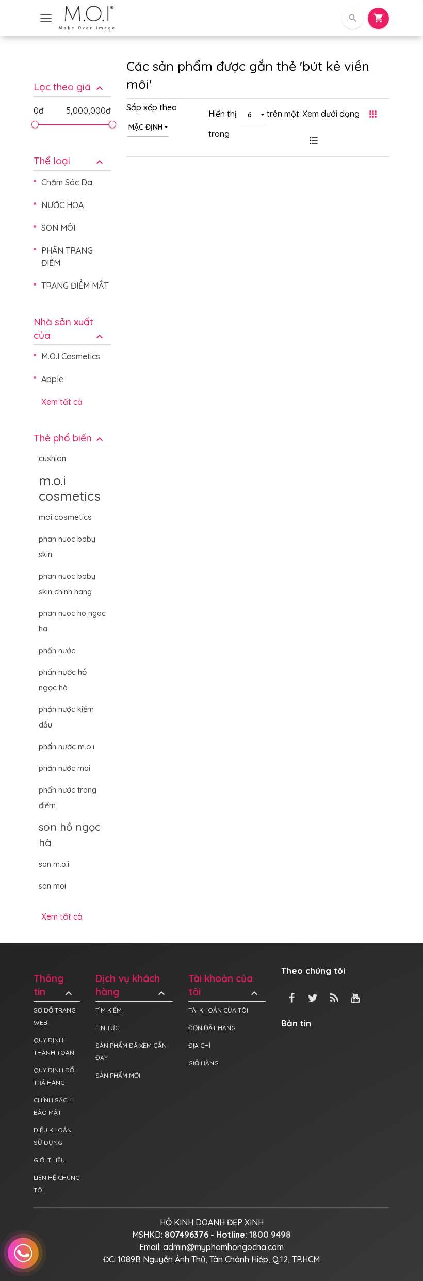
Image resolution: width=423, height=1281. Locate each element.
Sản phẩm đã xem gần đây (131, 1051)
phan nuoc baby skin (67, 546)
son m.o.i (54, 864)
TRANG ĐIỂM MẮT (74, 285)
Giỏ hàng (203, 1063)
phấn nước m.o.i (66, 746)
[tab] (72, 79)
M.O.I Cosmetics (70, 356)
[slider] (35, 124)
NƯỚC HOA (62, 205)
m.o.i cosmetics (70, 487)
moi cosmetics (65, 517)
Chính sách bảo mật (53, 1106)
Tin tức (107, 1028)
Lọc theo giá (70, 87)
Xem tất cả (62, 402)
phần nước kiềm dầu (66, 717)
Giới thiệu (49, 1160)
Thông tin (54, 985)
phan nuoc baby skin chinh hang (67, 584)
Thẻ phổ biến (70, 438)
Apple (52, 379)
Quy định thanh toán (54, 1046)
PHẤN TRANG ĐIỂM (67, 256)
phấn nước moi (64, 768)
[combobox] (148, 126)
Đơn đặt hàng (212, 1028)
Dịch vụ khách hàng (131, 985)
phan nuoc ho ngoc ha (72, 621)
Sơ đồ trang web (55, 1016)
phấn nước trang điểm (67, 797)
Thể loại (70, 160)
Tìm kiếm (108, 1010)
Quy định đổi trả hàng (55, 1076)
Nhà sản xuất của (70, 328)
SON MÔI (58, 228)
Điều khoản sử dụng (53, 1136)
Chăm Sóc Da (66, 182)
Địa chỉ (199, 1045)
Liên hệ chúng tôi (57, 1184)
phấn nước (57, 650)
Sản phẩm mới (117, 1075)
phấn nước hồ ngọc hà (63, 679)
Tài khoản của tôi (224, 985)
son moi (52, 886)
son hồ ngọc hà (70, 834)
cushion (52, 458)
